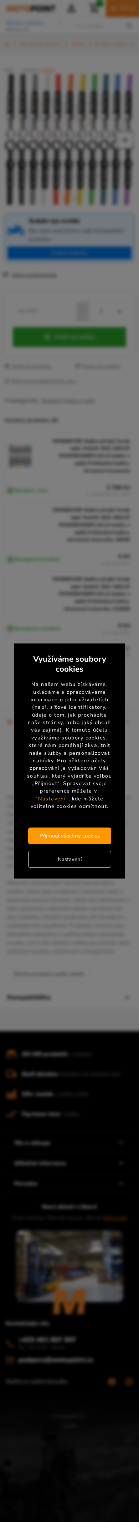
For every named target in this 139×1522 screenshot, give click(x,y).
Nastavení (70, 858)
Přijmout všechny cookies (70, 835)
